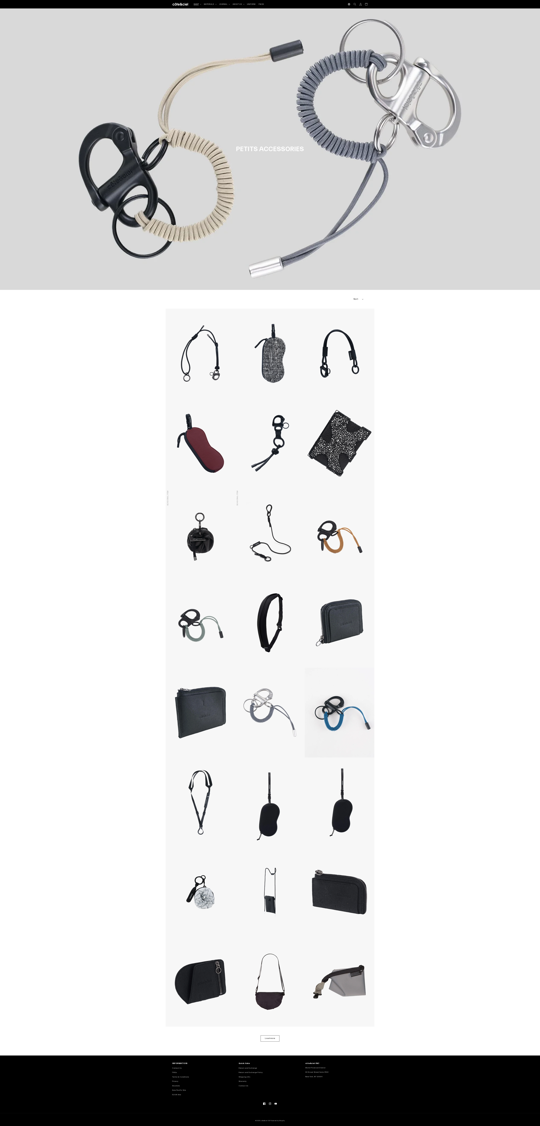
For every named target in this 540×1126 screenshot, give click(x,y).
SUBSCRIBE (305, 572)
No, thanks (305, 586)
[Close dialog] (336, 535)
